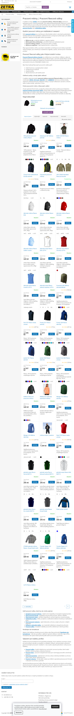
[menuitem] (5, 12)
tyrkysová (51, 343)
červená (28, 159)
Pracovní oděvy (30, 649)
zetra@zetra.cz (8, 695)
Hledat (45, 7)
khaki (62, 198)
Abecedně (63, 116)
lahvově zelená (31, 159)
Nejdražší (45, 116)
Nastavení (19, 712)
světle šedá (53, 343)
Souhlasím (55, 706)
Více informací (43, 709)
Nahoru (28, 606)
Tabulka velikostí (42, 702)
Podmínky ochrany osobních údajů (47, 700)
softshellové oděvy (40, 28)
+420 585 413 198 (8, 697)
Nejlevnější (37, 116)
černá (26, 159)
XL (62, 159)
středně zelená (31, 381)
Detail (35, 146)
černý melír (60, 420)
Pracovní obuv (30, 652)
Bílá (24, 159)
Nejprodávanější (54, 116)
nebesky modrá (28, 307)
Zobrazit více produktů (47, 108)
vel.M (29, 233)
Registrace (48, 696)
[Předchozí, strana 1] (68, 606)
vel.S (25, 233)
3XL (69, 159)
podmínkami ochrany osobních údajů (18, 684)
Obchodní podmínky (35, 1)
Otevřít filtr (47, 112)
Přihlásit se (7, 687)
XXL (65, 159)
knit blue (26, 198)
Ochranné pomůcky (31, 656)
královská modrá (42, 159)
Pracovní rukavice (31, 659)
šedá (33, 159)
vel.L (29, 570)
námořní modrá (29, 159)
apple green (49, 343)
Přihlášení (41, 696)
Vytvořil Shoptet (68, 713)
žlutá (64, 307)
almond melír (27, 457)
